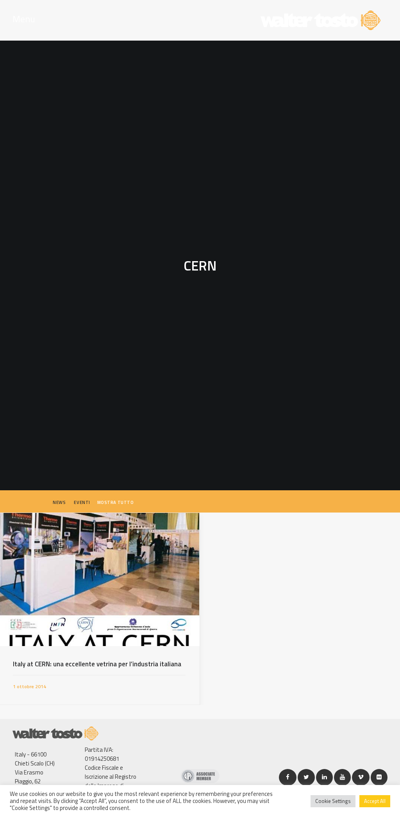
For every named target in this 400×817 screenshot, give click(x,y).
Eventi (82, 502)
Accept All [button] (375, 801)
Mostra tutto (115, 502)
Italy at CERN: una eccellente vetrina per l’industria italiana (97, 664)
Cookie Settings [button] (333, 801)
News (59, 502)
